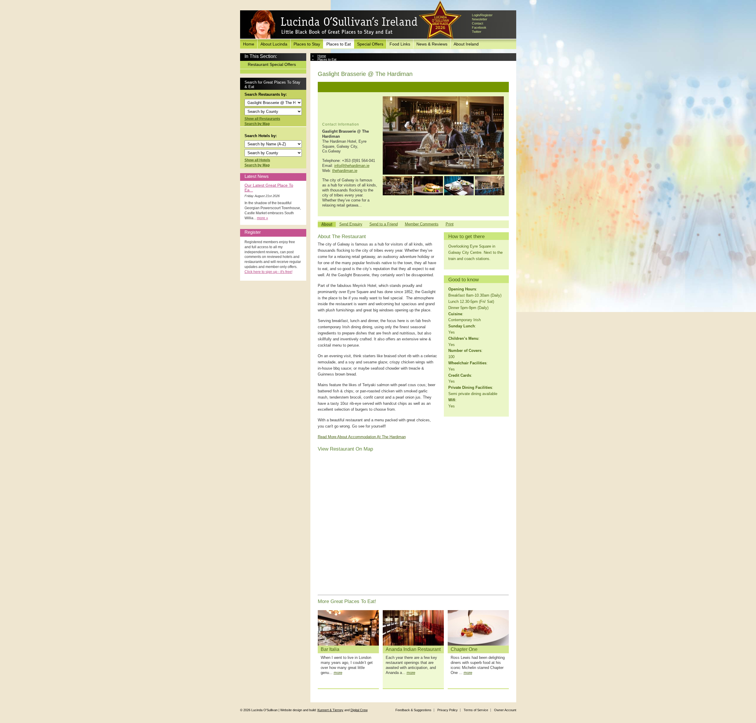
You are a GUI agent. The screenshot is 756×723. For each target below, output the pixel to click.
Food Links (400, 44)
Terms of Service (476, 710)
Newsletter (479, 19)
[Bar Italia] (348, 628)
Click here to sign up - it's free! (268, 272)
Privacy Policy (447, 710)
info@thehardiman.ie (351, 165)
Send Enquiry (350, 224)
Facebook (479, 27)
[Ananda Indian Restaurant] (413, 628)
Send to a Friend (383, 224)
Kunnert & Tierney (330, 710)
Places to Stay (307, 44)
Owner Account (505, 710)
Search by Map (257, 124)
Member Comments (422, 224)
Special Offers (370, 44)
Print (450, 224)
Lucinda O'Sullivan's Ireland (333, 24)
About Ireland (466, 44)
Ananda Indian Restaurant (413, 649)
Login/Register (482, 15)
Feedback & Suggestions (413, 710)
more (338, 672)
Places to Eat (338, 44)
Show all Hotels (257, 160)
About (326, 224)
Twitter (476, 31)
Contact (477, 23)
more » (262, 218)
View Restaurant (329, 63)
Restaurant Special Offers (272, 64)
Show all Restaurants (262, 119)
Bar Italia (330, 649)
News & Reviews (431, 44)
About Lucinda (273, 44)
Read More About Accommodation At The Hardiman (362, 437)
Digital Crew (359, 710)
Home (248, 44)
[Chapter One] (478, 628)
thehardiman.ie (344, 170)
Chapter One (464, 649)
